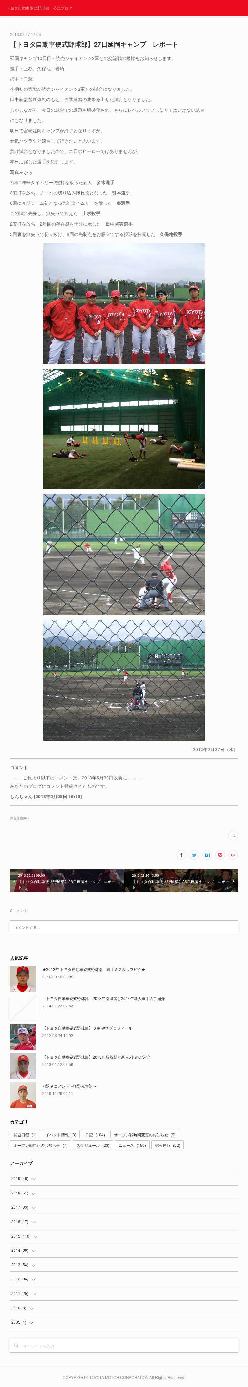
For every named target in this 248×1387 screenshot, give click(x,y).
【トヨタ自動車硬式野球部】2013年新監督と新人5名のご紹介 (96, 1057)
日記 (95, 1134)
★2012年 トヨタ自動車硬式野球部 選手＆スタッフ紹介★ (93, 969)
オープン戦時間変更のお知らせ (145, 1134)
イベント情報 (61, 1134)
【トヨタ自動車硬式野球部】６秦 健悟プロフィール (87, 1028)
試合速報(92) (19, 818)
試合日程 (25, 1134)
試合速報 (167, 1145)
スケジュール (93, 1145)
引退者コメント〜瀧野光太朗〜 (69, 1086)
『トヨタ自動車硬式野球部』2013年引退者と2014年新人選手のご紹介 (103, 998)
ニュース (132, 1145)
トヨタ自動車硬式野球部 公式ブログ (39, 8)
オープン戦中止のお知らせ (40, 1145)
